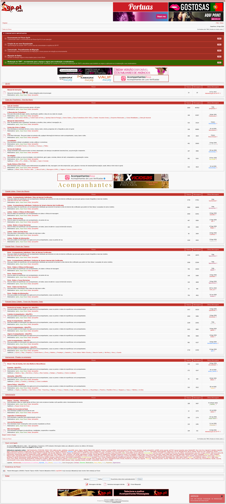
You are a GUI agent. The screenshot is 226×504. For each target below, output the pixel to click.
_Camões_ (212, 404)
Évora (46, 352)
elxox (15, 453)
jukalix (77, 454)
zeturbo (83, 460)
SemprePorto (30, 458)
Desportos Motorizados (117, 117)
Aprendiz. (41, 462)
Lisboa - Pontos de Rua (15, 218)
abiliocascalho (57, 450)
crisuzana (212, 425)
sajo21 (209, 457)
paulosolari (171, 456)
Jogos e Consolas (43, 161)
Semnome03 (22, 458)
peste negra (211, 456)
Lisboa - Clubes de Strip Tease (17, 232)
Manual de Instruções (14, 90)
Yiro (53, 460)
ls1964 (143, 454)
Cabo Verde (32, 390)
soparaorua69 (82, 458)
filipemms (58, 453)
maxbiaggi (201, 454)
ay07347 (171, 450)
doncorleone (212, 130)
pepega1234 (198, 456)
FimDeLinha (212, 116)
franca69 (89, 453)
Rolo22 (186, 457)
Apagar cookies (6, 435)
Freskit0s (101, 453)
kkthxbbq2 (114, 454)
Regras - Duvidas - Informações (18, 400)
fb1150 (34, 453)
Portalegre (60, 352)
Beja (23, 352)
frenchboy (95, 453)
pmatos (47, 457)
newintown (96, 456)
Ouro (95, 462)
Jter (74, 454)
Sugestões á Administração (16, 416)
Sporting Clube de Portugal (53, 117)
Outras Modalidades (132, 117)
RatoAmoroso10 (160, 457)
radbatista (135, 457)
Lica (129, 454)
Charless (86, 451)
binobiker (214, 450)
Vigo (22, 373)
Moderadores (89, 462)
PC (21, 161)
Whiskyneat (28, 460)
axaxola (166, 450)
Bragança (29, 352)
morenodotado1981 (37, 456)
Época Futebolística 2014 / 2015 (82, 117)
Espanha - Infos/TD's (14, 367)
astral (161, 450)
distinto (194, 451)
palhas (155, 456)
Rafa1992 (141, 457)
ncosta (85, 456)
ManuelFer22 (189, 454)
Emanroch (21, 453)
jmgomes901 (10, 454)
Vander (213, 458)
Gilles (123, 453)
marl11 (195, 454)
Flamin (64, 453)
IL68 (172, 453)
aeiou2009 (71, 450)
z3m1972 (58, 460)
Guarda (119, 352)
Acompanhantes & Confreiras (30, 462)
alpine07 (97, 450)
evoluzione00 (28, 453)
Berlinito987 (192, 450)
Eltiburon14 (10, 453)
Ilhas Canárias (44, 373)
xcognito (43, 460)
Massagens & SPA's (52, 169)
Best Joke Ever (200, 450)
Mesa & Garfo (41, 169)
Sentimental (38, 458)
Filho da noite (51, 453)
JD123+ (208, 453)
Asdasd (212, 296)
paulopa (165, 456)
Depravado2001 (161, 451)
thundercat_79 (129, 458)
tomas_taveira (212, 371)
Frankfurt (23, 381)
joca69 (38, 454)
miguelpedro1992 (20, 456)
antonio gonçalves (122, 450)
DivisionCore (125, 500)
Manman (175, 454)
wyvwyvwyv (212, 208)
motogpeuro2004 (48, 456)
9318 (51, 450)
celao (74, 451)
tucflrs (188, 458)
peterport (217, 456)
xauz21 (38, 460)
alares (76, 450)
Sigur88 (51, 458)
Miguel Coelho (11, 456)
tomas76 (154, 458)
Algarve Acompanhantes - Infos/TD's (19, 334)
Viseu (113, 352)
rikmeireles (212, 317)
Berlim (17, 381)
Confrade (76, 462)
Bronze (50, 462)
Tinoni (212, 388)
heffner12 (140, 453)
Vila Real (107, 352)
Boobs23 (21, 451)
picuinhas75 (10, 457)
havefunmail (212, 201)
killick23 (100, 454)
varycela (218, 458)
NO (212, 221)
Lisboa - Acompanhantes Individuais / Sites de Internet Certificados (29, 197)
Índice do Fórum (7, 29)
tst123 (183, 458)
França (59, 390)
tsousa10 (178, 458)
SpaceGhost (212, 256)
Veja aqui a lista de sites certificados (18, 200)
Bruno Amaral (212, 136)
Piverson (41, 457)
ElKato (212, 323)
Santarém (68, 352)
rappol (153, 457)
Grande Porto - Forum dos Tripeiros (17, 246)
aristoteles (139, 450)
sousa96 (88, 458)
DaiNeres (212, 241)
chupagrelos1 (97, 451)
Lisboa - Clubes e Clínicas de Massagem (20, 212)
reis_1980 (176, 457)
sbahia (16, 458)
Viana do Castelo (97, 352)
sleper (55, 458)
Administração (10, 394)
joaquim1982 (32, 454)
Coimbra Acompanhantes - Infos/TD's (19, 314)
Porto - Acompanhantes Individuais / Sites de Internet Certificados (29, 252)
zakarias (67, 460)
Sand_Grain (10, 458)
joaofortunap (18, 454)
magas (164, 454)
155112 (47, 450)
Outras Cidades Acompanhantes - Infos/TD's (22, 347)
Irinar (175, 453)
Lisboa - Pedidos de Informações (18, 238)
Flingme (69, 453)
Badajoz (52, 373)
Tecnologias (11, 155)
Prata (103, 462)
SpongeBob (35, 95)
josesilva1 (69, 454)
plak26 (212, 330)
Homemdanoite (148, 453)
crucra (127, 451)
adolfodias (65, 450)
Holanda (66, 390)
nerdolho (90, 456)
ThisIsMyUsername (114, 458)
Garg (112, 453)
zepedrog (77, 460)
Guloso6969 (129, 453)
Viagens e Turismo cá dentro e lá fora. (71, 169)
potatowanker (77, 457)
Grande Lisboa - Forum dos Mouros (17, 191)
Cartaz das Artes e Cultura (16, 127)
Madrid (17, 373)
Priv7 (99, 457)
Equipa (14, 435)
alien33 (85, 450)
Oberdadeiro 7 (133, 456)
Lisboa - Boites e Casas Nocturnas (19, 225)
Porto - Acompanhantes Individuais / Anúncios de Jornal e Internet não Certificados (35, 260)
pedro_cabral (185, 456)
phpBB (111, 499)
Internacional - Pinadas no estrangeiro (18, 357)
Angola (17, 390)
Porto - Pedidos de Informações (17, 293)
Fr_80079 (83, 453)
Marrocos (85, 390)
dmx (204, 451)
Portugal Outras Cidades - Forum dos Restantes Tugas (24, 301)
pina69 (29, 457)
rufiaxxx (204, 457)
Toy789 (166, 458)
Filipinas (53, 390)
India (72, 390)
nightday (108, 456)
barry (186, 450)
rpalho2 (190, 457)
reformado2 (169, 457)
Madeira (52, 352)
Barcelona (29, 373)
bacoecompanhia (179, 450)
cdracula (70, 451)
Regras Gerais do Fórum (22, 406)
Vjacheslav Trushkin (109, 500)
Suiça (128, 390)
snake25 (65, 458)
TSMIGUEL (172, 458)
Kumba (126, 454)
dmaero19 (200, 451)
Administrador (17, 462)
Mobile (26, 161)
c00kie (47, 451)
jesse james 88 (218, 453)
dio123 (189, 451)
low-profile (212, 159)
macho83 (158, 454)
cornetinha (108, 451)
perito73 (204, 456)
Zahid (63, 460)
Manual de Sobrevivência (15, 121)
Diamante (82, 462)
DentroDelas (212, 123)
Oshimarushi (149, 456)
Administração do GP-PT (212, 93)
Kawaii (95, 454)
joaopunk (25, 454)
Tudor (192, 458)
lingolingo (134, 454)
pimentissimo (23, 457)
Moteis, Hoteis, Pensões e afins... (24, 169)
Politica (46, 146)
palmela (160, 456)
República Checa (112, 390)
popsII (63, 457)
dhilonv (212, 379)
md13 (211, 454)
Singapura (121, 390)
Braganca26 (27, 451)
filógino (212, 228)
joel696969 (44, 454)
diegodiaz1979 (183, 451)
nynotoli (126, 456)
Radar (29, 95)
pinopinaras (212, 108)
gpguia (212, 270)
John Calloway (58, 454)
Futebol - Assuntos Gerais (101, 117)
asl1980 (157, 450)
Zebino (212, 336)
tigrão (17, 95)
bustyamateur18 (39, 451)
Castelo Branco (38, 352)
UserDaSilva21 (206, 458)
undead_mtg (197, 458)
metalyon (216, 454)
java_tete (197, 453)
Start (93, 458)
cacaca (52, 451)
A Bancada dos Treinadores (16, 112)
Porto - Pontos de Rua (14, 274)
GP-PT (7, 84)
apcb (212, 351)
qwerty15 (129, 457)
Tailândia (134, 390)
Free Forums (119, 500)
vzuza (18, 460)
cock (103, 451)
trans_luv (212, 289)
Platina (99, 462)
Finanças (39, 146)
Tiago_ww (137, 458)
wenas (22, 460)
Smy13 (60, 458)
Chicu (91, 451)
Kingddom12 (106, 454)
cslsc (131, 451)
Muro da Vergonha (13, 429)
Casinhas (212, 234)
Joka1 (64, 454)
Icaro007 (160, 453)
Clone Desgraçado (67, 462)
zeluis (72, 460)
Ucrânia (141, 390)
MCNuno (206, 454)
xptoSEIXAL (212, 310)
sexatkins (45, 458)
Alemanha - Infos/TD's (14, 376)
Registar (5, 23)
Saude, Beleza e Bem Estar (16, 164)
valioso (212, 412)
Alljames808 (91, 450)
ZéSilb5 (110, 460)
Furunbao (108, 453)
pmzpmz (52, 457)
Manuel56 (181, 454)
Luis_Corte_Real (150, 454)
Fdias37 (39, 453)
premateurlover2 (86, 457)
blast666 (219, 450)
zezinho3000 (95, 460)
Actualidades (11, 140)
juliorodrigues (84, 454)
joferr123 (50, 454)
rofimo (181, 457)
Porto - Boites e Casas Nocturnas (18, 280)
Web (16, 161)
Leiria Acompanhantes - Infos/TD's (18, 340)
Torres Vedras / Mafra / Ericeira (82, 352)
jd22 (212, 453)
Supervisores (116, 462)
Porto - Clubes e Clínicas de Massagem (20, 267)
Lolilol (138, 454)
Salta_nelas (215, 457)
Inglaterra (78, 390)
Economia (31, 146)
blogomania (14, 451)
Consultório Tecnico (21, 146)
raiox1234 (148, 457)
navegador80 (79, 456)
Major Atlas (169, 454)
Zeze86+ (88, 460)
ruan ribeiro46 (197, 457)
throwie (122, 458)
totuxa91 (160, 458)
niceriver (102, 456)
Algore (81, 450)
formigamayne (76, 453)
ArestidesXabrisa (212, 343)
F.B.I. (9, 134)
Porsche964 (69, 457)
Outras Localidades (70, 373)
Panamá (102, 390)
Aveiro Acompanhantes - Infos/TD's (19, 327)
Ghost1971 (118, 453)
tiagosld (142, 458)
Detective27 (170, 451)
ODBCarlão (141, 456)
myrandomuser (70, 456)
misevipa (28, 456)
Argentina (24, 390)
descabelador (212, 365)
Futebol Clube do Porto (36, 117)
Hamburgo (31, 381)
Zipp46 (102, 460)
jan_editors (181, 453)
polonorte (58, 457)
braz (33, 451)
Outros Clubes (67, 117)
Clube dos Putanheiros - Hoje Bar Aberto (19, 100)
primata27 (94, 457)
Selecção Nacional (145, 117)
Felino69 (44, 453)
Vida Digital (33, 161)
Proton (104, 457)
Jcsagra (203, 453)
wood (33, 460)
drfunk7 (216, 451)
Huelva (36, 373)
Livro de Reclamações (14, 422)
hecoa (135, 453)
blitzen (9, 451)
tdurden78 (98, 458)
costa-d (114, 451)
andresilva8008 (111, 450)
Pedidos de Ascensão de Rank (17, 409)
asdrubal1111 (150, 450)
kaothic (90, 454)
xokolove (49, 460)
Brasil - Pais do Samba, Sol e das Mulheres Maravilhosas (26, 364)
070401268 (41, 450)
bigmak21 (208, 450)
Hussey (155, 453)
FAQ (217, 23)
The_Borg (105, 458)
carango (57, 451)
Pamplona (60, 373)
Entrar (221, 23)
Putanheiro (109, 462)
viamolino (212, 214)
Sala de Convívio (13, 106)
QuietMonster (122, 457)
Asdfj (144, 450)
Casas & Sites (57, 462)
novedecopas (120, 456)
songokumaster (72, 458)
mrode (56, 456)
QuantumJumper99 (111, 457)
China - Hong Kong (43, 390)
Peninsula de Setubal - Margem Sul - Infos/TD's (22, 307)
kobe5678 (120, 454)
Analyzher (103, 450)
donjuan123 (209, 451)
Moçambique (94, 390)
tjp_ (151, 458)
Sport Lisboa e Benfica (21, 117)
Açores (17, 352)
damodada (153, 451)
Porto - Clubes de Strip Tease (17, 287)
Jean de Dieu (212, 144)
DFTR (176, 451)
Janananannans (189, 453)
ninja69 (113, 456)
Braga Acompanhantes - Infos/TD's (19, 321)
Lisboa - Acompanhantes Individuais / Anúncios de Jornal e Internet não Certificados (35, 205)
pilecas (16, 457)
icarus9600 (167, 453)
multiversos (61, 456)
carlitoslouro (63, 451)
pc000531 (178, 456)
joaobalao (212, 276)
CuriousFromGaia (138, 451)
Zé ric (106, 460)
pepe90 (192, 456)
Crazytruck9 (120, 451)
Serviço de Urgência (14, 149)
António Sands (131, 450)
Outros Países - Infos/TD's (16, 384)
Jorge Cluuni (23, 95)
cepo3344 (80, 451)
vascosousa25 (11, 460)
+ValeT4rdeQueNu (31, 450)
